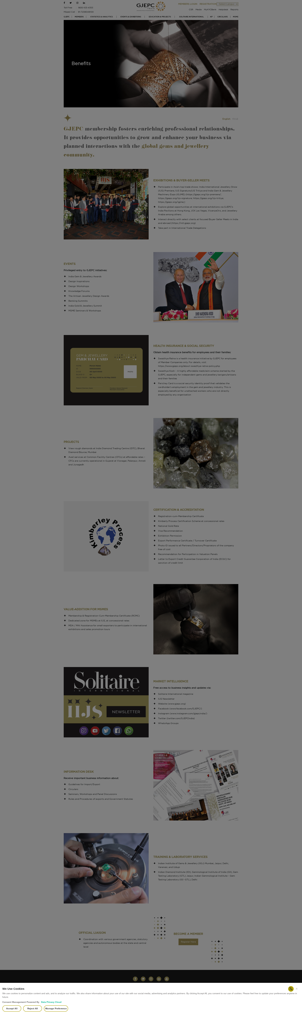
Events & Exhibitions (130, 17)
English (226, 119)
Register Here (188, 942)
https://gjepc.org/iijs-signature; (175, 198)
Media (199, 10)
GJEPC (67, 17)
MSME (235, 17)
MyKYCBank (210, 10)
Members (79, 17)
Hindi (235, 119)
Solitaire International (191, 17)
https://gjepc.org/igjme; (171, 202)
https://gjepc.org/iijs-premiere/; (204, 194)
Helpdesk (223, 10)
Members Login (187, 4)
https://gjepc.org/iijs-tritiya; (208, 198)
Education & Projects (160, 17)
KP (211, 17)
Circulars (222, 17)
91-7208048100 (86, 12)
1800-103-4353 (85, 8)
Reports (234, 10)
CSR (191, 10)
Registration (208, 4)
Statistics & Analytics (101, 17)
